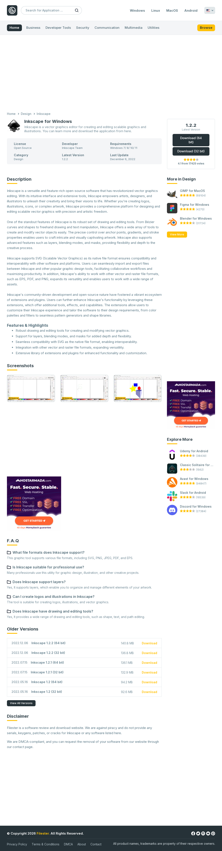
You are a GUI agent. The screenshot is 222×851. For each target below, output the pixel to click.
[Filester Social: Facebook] (193, 833)
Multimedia (133, 28)
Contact (95, 844)
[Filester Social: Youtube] (208, 833)
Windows (137, 11)
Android (191, 11)
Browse (206, 28)
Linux (155, 11)
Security (82, 28)
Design (26, 114)
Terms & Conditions (45, 844)
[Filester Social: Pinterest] (213, 833)
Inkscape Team (72, 148)
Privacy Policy (17, 844)
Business (33, 28)
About (81, 844)
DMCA (68, 844)
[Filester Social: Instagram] (203, 833)
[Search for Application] (77, 10)
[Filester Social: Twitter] (198, 833)
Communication (107, 28)
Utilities (153, 28)
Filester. (43, 833)
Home (14, 28)
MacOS (172, 11)
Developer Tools (58, 28)
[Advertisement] (111, 73)
